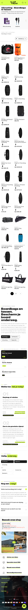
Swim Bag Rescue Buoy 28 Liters (20, 58)
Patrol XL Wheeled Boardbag (20, 185)
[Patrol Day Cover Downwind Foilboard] (20, 133)
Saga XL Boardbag (20, 98)
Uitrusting (11, 32)
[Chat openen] (24, 606)
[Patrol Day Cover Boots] (7, 154)
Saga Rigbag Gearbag (18, 266)
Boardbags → (5, 336)
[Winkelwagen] (25, 2)
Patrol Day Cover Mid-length (6, 207)
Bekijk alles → (24, 348)
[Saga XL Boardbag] (20, 90)
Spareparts (7, 473)
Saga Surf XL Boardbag (5, 77)
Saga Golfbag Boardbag (5, 142)
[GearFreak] (14, 2)
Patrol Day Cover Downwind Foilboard (20, 142)
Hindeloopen (7, 528)
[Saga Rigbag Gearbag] (20, 257)
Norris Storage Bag (20, 287)
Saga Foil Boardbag (6, 98)
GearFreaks (13, 526)
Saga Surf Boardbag (20, 163)
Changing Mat (5, 57)
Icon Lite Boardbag (6, 246)
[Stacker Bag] (7, 220)
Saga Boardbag (19, 77)
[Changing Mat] (7, 49)
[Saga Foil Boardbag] (7, 90)
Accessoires (20, 470)
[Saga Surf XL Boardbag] (7, 68)
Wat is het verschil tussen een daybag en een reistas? (13, 503)
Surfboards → (15, 336)
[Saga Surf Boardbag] (20, 154)
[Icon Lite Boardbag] (7, 238)
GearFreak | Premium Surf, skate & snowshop (16, 607)
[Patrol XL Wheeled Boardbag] (20, 176)
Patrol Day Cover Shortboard (19, 207)
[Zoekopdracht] (22, 2)
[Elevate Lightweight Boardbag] (7, 111)
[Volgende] (20, 293)
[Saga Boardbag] (20, 68)
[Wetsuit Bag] (20, 220)
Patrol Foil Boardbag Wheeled (7, 185)
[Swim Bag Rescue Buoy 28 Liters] (20, 49)
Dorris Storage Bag (6, 287)
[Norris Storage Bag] (20, 279)
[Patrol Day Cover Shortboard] (20, 198)
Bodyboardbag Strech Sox (19, 247)
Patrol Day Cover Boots (6, 163)
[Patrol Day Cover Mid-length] (7, 198)
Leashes (7, 470)
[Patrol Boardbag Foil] (7, 257)
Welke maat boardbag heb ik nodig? (13, 489)
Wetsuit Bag (18, 228)
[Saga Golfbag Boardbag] (7, 133)
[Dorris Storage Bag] (7, 279)
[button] (2, 2)
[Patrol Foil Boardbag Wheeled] (7, 176)
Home (2, 32)
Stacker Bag (4, 228)
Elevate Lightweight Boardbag (7, 120)
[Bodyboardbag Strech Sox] (20, 238)
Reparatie (20, 461)
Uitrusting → (5, 340)
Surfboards (7, 461)
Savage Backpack (19, 119)
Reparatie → (14, 340)
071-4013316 (7, 524)
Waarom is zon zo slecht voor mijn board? (13, 509)
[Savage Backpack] (20, 111)
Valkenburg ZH (20, 527)
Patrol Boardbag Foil (7, 265)
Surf (7, 32)
